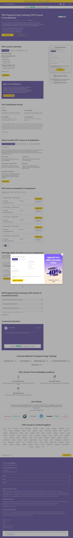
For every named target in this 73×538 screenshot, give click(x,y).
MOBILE (13, 266)
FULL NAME (14, 261)
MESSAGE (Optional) (15, 270)
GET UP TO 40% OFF (17, 280)
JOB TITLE (30, 266)
